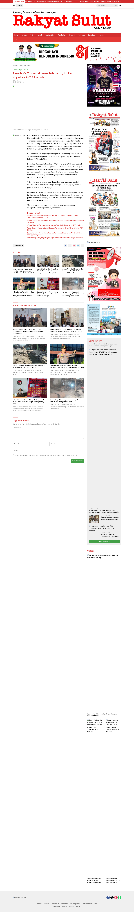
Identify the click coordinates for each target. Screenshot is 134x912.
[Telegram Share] (78, 245)
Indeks (20, 5)
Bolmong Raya (17, 70)
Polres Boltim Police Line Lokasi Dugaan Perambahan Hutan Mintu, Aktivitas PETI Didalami (55, 229)
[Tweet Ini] (70, 245)
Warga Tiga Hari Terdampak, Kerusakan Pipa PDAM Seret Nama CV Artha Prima (55, 225)
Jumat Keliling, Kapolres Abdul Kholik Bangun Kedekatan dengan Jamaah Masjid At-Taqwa (55, 221)
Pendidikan (62, 35)
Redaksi (19, 81)
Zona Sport (92, 35)
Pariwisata (81, 35)
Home (16, 35)
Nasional (24, 35)
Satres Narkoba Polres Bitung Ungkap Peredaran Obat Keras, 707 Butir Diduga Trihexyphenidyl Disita (54, 234)
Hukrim (101, 35)
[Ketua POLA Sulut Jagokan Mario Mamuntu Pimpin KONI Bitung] (104, 633)
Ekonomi (72, 35)
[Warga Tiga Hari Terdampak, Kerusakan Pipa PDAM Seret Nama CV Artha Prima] (73, 261)
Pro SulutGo (50, 35)
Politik (32, 35)
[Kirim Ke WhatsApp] (82, 245)
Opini (15, 39)
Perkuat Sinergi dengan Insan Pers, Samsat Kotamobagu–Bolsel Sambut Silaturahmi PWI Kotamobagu (52, 216)
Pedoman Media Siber (89, 904)
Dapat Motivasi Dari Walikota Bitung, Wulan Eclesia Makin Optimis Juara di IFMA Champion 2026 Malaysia (94, 880)
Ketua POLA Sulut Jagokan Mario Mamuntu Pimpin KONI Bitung (102, 715)
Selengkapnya (103, 541)
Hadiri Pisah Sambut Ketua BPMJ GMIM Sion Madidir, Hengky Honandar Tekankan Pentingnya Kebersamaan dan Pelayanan (110, 519)
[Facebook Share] (65, 245)
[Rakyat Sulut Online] (62, 20)
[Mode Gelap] (120, 5)
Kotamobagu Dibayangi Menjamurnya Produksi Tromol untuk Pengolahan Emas (55, 238)
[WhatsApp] (119, 897)
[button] (116, 5)
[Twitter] (112, 897)
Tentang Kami (75, 904)
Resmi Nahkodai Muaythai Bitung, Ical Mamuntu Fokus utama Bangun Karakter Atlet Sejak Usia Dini (113, 880)
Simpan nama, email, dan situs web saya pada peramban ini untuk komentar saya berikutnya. (45, 455)
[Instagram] (116, 897)
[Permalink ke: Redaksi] (14, 82)
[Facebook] (108, 897)
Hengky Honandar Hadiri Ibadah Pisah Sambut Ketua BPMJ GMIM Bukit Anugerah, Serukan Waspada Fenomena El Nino (103, 511)
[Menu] (14, 5)
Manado (40, 35)
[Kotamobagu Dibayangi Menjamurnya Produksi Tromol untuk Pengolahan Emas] (73, 284)
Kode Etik (64, 904)
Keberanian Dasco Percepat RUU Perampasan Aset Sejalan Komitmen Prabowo (79, 2)
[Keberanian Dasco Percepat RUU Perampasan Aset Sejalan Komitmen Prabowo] (104, 528)
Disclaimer (55, 904)
